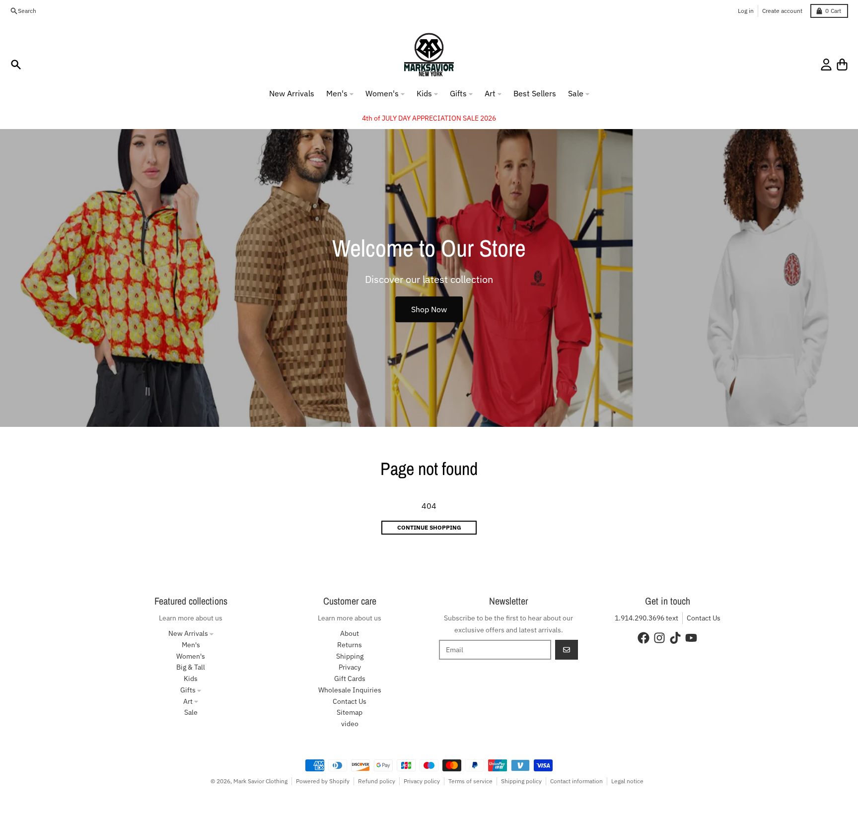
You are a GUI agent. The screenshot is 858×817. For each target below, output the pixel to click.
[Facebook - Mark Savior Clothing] (643, 638)
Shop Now (429, 309)
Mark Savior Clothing (260, 781)
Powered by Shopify (323, 781)
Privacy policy (422, 781)
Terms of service (470, 781)
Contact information (576, 781)
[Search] (16, 64)
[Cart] (842, 64)
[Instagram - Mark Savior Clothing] (659, 638)
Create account (782, 10)
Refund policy (376, 781)
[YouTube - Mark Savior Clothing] (691, 638)
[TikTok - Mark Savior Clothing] (675, 638)
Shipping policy (521, 781)
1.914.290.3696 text (646, 617)
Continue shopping (429, 527)
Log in (746, 10)
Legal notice (627, 781)
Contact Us (703, 617)
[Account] (826, 64)
